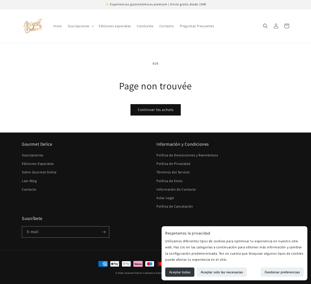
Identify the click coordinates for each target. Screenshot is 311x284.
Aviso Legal (165, 198)
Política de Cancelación (174, 206)
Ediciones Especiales (38, 163)
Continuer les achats (155, 109)
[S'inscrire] (103, 232)
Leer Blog (29, 181)
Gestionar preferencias (282, 272)
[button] (80, 26)
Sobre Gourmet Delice (39, 172)
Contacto (29, 189)
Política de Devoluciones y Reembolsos (187, 155)
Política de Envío (169, 181)
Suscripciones (32, 155)
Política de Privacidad (173, 163)
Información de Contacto (176, 189)
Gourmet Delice (133, 273)
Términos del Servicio (173, 172)
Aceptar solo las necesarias (222, 272)
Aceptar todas (179, 272)
